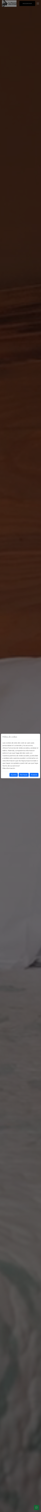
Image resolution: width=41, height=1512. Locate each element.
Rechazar (23, 775)
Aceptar (34, 775)
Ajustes (14, 775)
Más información (8, 768)
